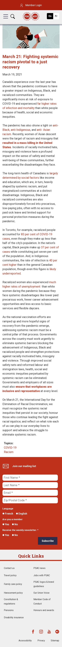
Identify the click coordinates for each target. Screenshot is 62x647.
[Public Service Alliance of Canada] (31, 16)
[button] (5, 19)
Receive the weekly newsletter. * (20, 530)
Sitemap (55, 640)
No (16, 524)
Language (7, 508)
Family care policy (13, 584)
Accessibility (25, 640)
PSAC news (39, 568)
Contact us (9, 568)
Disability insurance (14, 617)
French (8, 513)
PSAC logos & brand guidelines (43, 584)
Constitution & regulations (11, 601)
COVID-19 (10, 447)
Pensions (9, 610)
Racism (8, 452)
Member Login (33, 5)
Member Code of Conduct (42, 601)
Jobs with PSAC (41, 575)
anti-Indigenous (20, 129)
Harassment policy (13, 592)
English (22, 513)
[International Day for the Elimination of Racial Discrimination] (31, 47)
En (51, 17)
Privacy (41, 640)
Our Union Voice (41, 592)
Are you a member (12, 519)
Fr (57, 17)
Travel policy (10, 575)
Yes (6, 524)
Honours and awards (43, 610)
